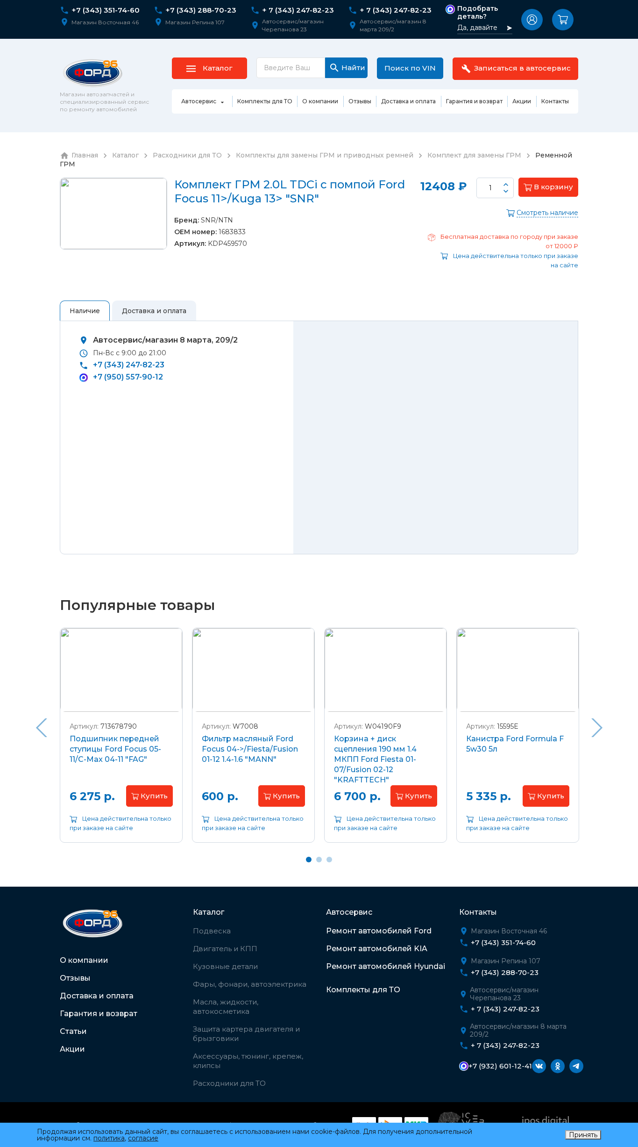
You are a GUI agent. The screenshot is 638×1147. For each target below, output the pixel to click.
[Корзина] (563, 19)
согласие (143, 1138)
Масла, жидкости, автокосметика (225, 1006)
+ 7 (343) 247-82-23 (298, 10)
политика (109, 1138)
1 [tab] (309, 859)
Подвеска (212, 930)
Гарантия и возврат (98, 1013)
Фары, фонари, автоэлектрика (249, 984)
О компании (84, 960)
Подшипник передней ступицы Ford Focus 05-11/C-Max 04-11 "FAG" (115, 749)
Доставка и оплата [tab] (154, 311)
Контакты (478, 912)
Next (597, 727)
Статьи (73, 1031)
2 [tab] (319, 859)
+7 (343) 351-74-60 (105, 10)
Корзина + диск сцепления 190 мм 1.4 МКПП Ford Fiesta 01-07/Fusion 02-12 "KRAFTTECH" (375, 759)
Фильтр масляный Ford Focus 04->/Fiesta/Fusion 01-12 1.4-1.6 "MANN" (250, 749)
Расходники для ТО (229, 1083)
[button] (532, 19)
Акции (72, 1049)
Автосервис (349, 912)
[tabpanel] (121, 742)
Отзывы (75, 978)
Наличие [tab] (85, 311)
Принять (583, 1135)
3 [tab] (329, 859)
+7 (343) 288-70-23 (200, 10)
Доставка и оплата (97, 995)
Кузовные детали (225, 966)
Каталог (208, 912)
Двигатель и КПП (225, 948)
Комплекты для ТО (363, 989)
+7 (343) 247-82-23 (128, 364)
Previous (41, 727)
